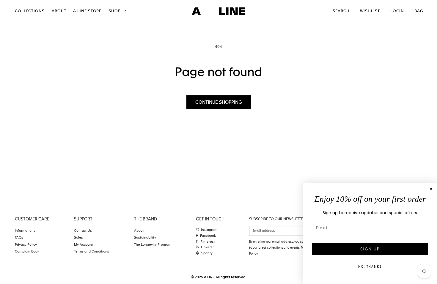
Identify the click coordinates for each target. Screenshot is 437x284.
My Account (83, 245)
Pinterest (207, 242)
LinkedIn (208, 247)
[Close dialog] (431, 189)
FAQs (19, 237)
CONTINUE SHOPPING (218, 102)
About (139, 231)
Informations (25, 231)
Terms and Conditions (91, 251)
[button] (117, 11)
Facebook (208, 236)
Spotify (207, 253)
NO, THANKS (370, 266)
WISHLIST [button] (370, 11)
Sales (78, 237)
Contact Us (83, 231)
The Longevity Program (152, 245)
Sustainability (145, 237)
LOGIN (397, 11)
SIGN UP (370, 249)
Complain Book (27, 251)
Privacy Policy (26, 245)
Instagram (209, 230)
